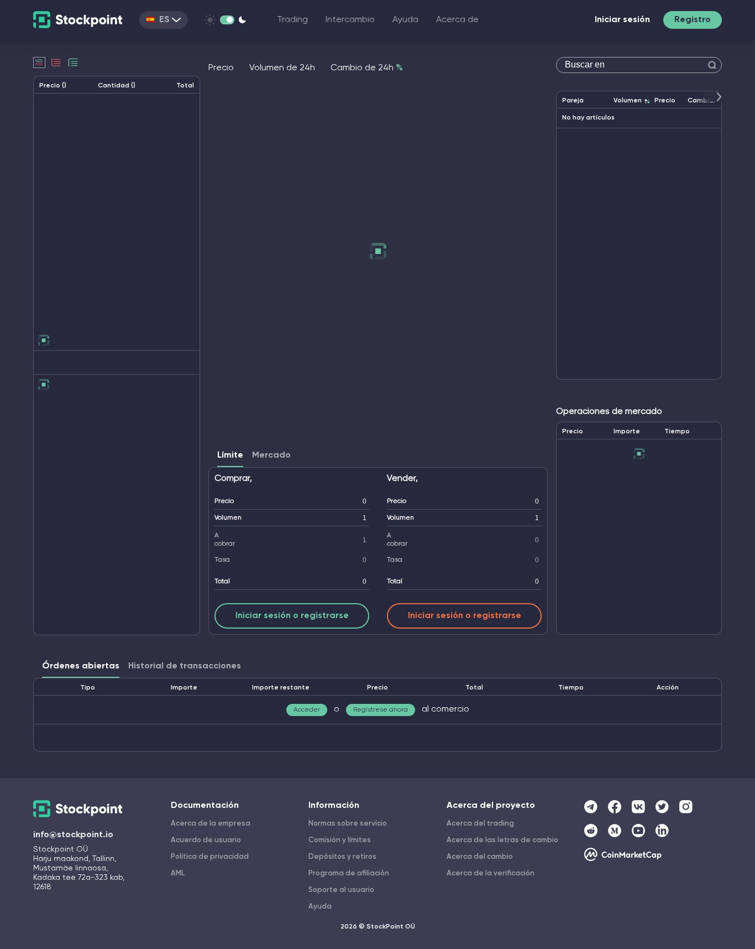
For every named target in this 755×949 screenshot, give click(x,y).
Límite (230, 455)
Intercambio (350, 19)
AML (178, 873)
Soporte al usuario (341, 890)
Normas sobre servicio (347, 823)
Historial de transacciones (184, 666)
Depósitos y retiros (342, 856)
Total (222, 581)
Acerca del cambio (480, 856)
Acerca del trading (480, 823)
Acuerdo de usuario (206, 840)
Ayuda (405, 19)
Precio (224, 501)
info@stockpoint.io (73, 835)
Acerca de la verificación (490, 873)
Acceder (306, 710)
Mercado (271, 455)
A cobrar (224, 539)
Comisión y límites (339, 840)
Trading (292, 19)
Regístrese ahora (380, 710)
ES (164, 19)
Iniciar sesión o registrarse (292, 615)
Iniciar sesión (622, 19)
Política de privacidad (210, 856)
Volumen (228, 518)
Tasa (222, 560)
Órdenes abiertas (80, 666)
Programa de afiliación (348, 873)
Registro (692, 19)
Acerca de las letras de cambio (502, 840)
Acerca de (457, 19)
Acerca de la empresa (210, 823)
